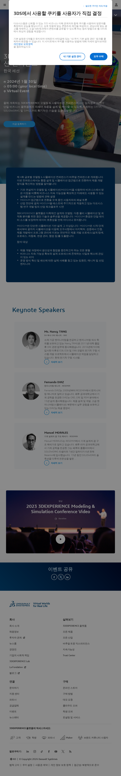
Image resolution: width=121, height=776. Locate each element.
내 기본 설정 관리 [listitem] (72, 56)
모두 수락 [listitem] (99, 56)
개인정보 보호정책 (23, 44)
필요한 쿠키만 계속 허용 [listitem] (96, 6)
